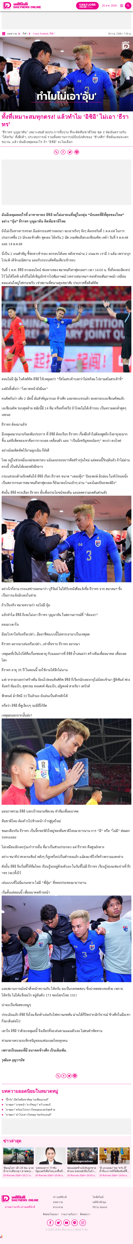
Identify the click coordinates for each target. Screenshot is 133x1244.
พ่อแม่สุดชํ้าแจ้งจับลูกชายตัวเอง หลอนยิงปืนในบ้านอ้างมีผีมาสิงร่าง (81, 1170)
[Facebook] (63, 1075)
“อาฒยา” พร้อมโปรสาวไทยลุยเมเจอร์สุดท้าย (30, 1109)
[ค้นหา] (128, 5)
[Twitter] (69, 1075)
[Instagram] (82, 1223)
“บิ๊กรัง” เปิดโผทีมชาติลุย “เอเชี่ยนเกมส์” (26, 1099)
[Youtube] (66, 1223)
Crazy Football (40, 33)
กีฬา (51, 33)
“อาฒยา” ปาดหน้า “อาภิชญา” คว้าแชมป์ (27, 1104)
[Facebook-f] (50, 1223)
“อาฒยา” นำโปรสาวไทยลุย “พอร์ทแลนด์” (28, 1114)
